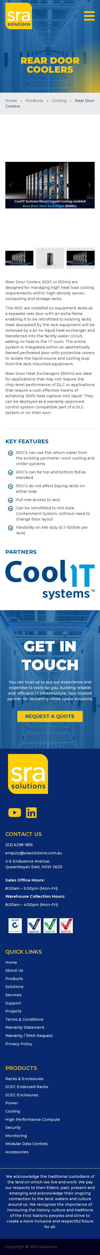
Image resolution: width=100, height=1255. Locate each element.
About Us (14, 970)
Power (11, 1103)
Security (13, 1127)
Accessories (17, 1152)
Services (13, 994)
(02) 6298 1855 (19, 844)
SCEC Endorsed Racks (26, 1086)
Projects (13, 1011)
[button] (89, 16)
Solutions (14, 986)
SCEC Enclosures (21, 1095)
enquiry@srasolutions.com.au (33, 853)
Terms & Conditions (24, 1019)
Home (11, 100)
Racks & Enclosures (24, 1078)
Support (13, 1003)
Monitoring (16, 1135)
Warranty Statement (24, 1027)
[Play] (50, 185)
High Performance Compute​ (32, 1119)
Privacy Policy (18, 1043)
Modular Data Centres (26, 1143)
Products (34, 100)
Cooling (59, 100)
